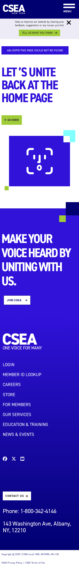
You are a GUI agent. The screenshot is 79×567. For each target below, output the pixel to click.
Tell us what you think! (37, 33)
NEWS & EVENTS (18, 434)
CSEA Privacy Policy (12, 562)
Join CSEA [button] (14, 300)
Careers (12, 385)
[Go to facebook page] (5, 459)
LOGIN (8, 365)
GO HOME (13, 120)
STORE (9, 395)
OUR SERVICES (17, 415)
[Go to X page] (14, 459)
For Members (17, 405)
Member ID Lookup (22, 375)
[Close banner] (68, 22)
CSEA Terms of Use (35, 562)
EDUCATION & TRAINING (25, 424)
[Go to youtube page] (22, 459)
